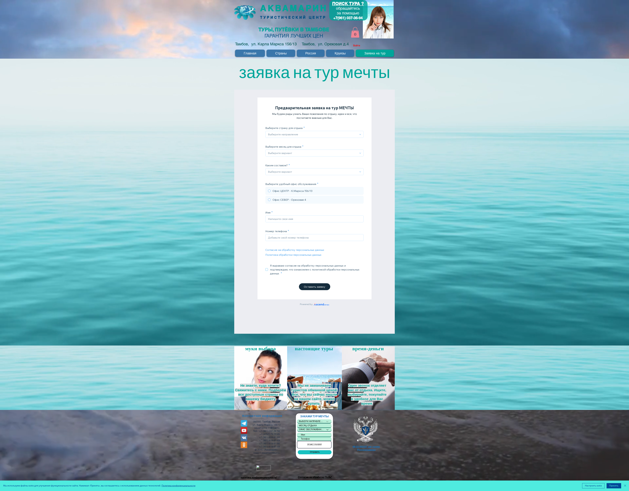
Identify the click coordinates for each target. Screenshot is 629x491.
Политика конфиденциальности (178, 486)
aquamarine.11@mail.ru (266, 427)
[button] (355, 32)
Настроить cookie (593, 486)
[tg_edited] (244, 423)
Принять (613, 486)
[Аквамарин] (244, 430)
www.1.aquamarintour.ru (266, 452)
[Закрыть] (625, 485)
